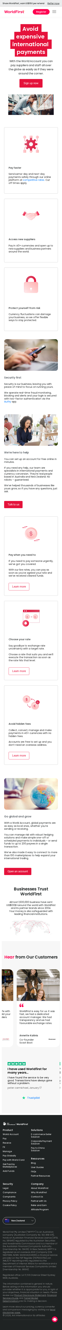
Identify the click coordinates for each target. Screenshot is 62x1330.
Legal (6, 1188)
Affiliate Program (40, 1209)
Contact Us (37, 1196)
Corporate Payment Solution (41, 1142)
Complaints (9, 1196)
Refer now (53, 3)
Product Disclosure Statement (30, 1295)
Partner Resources (40, 1175)
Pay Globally (9, 1155)
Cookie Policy (10, 1205)
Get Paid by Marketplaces (10, 1165)
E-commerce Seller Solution (41, 1135)
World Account (11, 1134)
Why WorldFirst (39, 1192)
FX (4, 1147)
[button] (54, 12)
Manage (7, 1151)
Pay (5, 1138)
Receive (7, 1142)
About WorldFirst (39, 1188)
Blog (33, 1163)
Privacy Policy (10, 1200)
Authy (7, 401)
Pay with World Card (13, 1159)
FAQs (33, 1171)
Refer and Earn (39, 1205)
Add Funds (8, 1171)
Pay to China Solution (38, 1149)
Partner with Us (38, 1200)
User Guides (37, 1167)
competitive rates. (34, 180)
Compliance (9, 1192)
